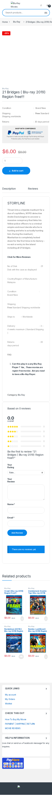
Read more (21, 656)
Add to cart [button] (22, 618)
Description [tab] (9, 188)
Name (11, 504)
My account (10, 694)
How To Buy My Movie (15, 719)
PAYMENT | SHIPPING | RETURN (20, 724)
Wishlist (8, 703)
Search (46, 12)
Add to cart (17, 170)
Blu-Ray (16, 22)
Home (5, 22)
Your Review (11, 480)
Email (10, 517)
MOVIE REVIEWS (13, 728)
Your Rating (10, 466)
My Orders (10, 699)
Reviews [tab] (33, 188)
